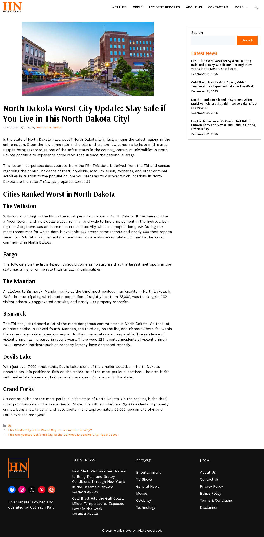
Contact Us (218, 7)
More (239, 7)
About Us (194, 7)
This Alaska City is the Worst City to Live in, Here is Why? (50, 430)
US (10, 425)
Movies (141, 493)
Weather (119, 7)
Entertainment (148, 472)
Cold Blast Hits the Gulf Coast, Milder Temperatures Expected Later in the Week (222, 84)
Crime (137, 7)
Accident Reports (164, 7)
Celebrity (143, 500)
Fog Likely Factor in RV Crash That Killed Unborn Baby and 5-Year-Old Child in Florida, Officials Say (223, 125)
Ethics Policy (210, 493)
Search (197, 33)
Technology (145, 507)
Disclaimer (209, 507)
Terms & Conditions (216, 500)
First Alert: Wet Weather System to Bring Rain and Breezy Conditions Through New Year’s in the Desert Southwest (221, 65)
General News (147, 486)
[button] (256, 7)
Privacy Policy (211, 486)
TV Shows (144, 479)
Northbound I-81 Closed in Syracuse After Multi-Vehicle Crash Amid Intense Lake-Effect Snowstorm (224, 103)
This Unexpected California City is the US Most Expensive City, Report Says (62, 434)
